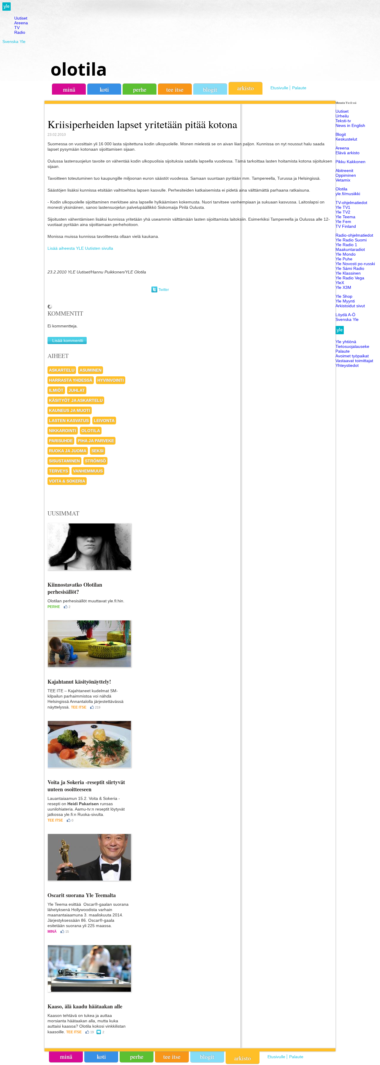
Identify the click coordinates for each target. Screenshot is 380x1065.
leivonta (104, 420)
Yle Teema (345, 216)
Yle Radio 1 (346, 244)
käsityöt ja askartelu (76, 400)
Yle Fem (343, 221)
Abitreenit (344, 170)
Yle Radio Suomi (351, 240)
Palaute (299, 87)
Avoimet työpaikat (352, 356)
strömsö (95, 461)
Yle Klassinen (348, 273)
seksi (97, 450)
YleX (339, 282)
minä (69, 89)
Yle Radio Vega (349, 278)
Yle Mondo (345, 254)
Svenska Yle (14, 41)
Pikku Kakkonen (350, 161)
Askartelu (62, 370)
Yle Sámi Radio (349, 268)
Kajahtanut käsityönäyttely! (79, 681)
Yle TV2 (342, 212)
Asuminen (91, 370)
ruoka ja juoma (67, 450)
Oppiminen (345, 175)
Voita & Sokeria (67, 481)
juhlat (77, 390)
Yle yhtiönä (345, 341)
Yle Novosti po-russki (355, 263)
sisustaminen (64, 461)
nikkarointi (62, 430)
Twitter (164, 290)
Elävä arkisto (347, 152)
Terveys (58, 471)
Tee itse (78, 707)
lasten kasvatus (69, 420)
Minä (52, 931)
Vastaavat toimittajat (354, 360)
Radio (19, 32)
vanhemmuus (88, 471)
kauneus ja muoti (69, 410)
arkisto (245, 88)
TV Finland (345, 226)
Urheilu (342, 116)
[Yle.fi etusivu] (6, 9)
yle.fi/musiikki (347, 193)
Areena (21, 22)
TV (17, 27)
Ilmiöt (56, 390)
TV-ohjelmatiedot (351, 202)
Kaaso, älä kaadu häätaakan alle (85, 1006)
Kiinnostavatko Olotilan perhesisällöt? (75, 588)
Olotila (341, 189)
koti (104, 89)
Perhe (54, 607)
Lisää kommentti (67, 340)
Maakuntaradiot (350, 249)
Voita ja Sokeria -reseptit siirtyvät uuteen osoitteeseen (86, 785)
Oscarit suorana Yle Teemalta (82, 895)
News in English (350, 125)
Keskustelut (346, 139)
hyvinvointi (110, 380)
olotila (78, 69)
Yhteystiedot (347, 365)
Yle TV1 (342, 207)
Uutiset (20, 18)
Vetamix (342, 180)
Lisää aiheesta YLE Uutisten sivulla (80, 248)
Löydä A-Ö (345, 314)
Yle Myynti (345, 301)
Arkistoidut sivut (350, 305)
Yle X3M (343, 287)
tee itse (174, 89)
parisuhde (61, 440)
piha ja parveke (96, 440)
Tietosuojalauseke (352, 346)
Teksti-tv (343, 120)
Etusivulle (279, 87)
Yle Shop (343, 296)
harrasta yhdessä (70, 380)
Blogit (210, 89)
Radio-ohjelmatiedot (354, 235)
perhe (139, 89)
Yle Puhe (343, 259)
